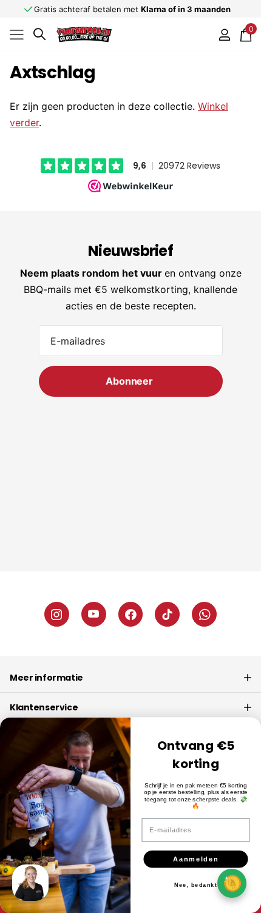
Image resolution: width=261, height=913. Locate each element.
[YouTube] (93, 614)
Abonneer (130, 381)
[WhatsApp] (204, 614)
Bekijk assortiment (17, 34)
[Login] (224, 34)
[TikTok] (167, 614)
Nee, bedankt (195, 885)
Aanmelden (196, 859)
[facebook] (130, 614)
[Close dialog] (249, 729)
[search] (39, 34)
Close (130, 677)
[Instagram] (56, 614)
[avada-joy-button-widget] (231, 883)
